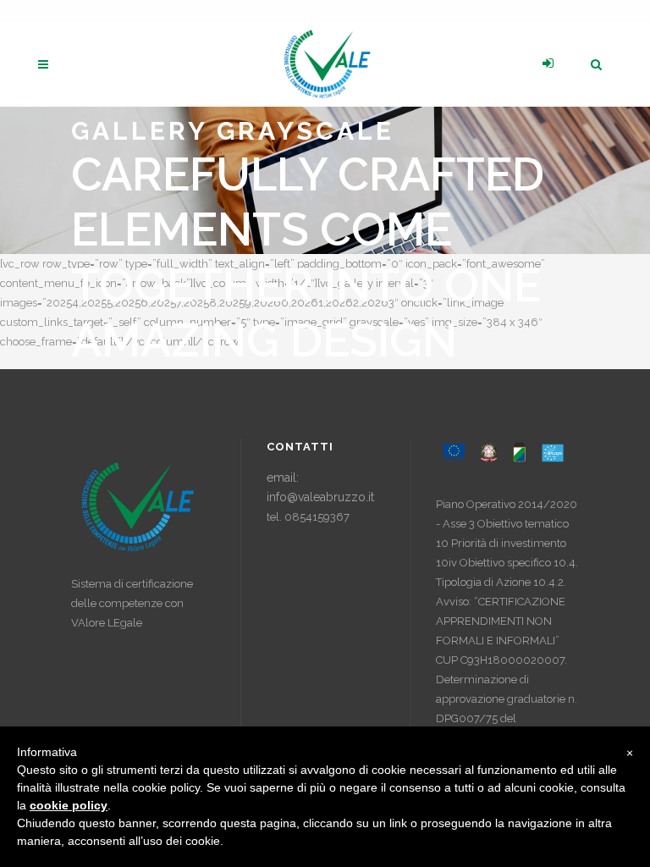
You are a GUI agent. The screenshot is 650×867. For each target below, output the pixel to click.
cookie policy (68, 805)
